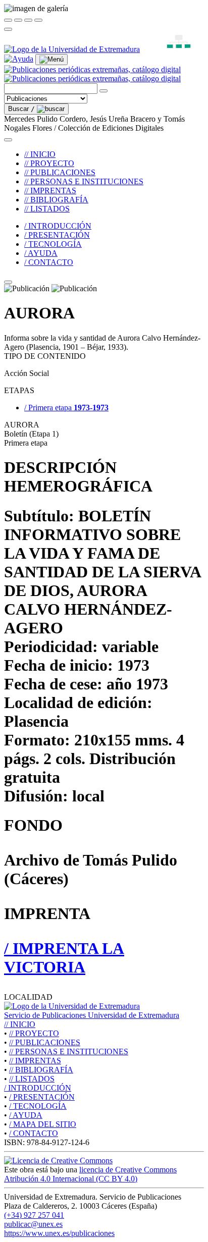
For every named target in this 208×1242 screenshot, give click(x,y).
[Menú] (51, 59)
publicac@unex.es (33, 1224)
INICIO (19, 1024)
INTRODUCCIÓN (37, 1088)
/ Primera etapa (66, 407)
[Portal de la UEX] (72, 49)
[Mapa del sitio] (167, 49)
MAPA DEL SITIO (42, 1124)
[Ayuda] (18, 59)
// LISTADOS (47, 208)
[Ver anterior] (18, 20)
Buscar (21, 109)
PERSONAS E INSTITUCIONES (68, 1051)
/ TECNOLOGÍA (53, 244)
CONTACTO (33, 1133)
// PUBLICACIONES (59, 172)
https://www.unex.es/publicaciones (59, 1233)
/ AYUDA (41, 253)
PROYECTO (34, 1033)
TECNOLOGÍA (38, 1106)
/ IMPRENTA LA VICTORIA (64, 957)
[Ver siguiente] (28, 20)
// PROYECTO (49, 163)
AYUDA (25, 1115)
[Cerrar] (8, 20)
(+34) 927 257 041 (34, 1215)
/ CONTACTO (48, 262)
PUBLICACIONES (44, 1042)
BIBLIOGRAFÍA (41, 1069)
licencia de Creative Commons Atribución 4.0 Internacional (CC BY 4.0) (90, 1174)
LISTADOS (32, 1078)
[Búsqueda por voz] (103, 90)
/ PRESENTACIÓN (57, 235)
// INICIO (40, 154)
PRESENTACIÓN (42, 1097)
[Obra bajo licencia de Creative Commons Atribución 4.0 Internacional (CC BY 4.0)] (58, 1160)
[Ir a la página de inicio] (92, 74)
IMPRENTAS (35, 1060)
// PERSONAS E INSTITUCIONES (83, 181)
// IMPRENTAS (50, 190)
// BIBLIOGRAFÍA (56, 199)
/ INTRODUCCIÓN (57, 226)
